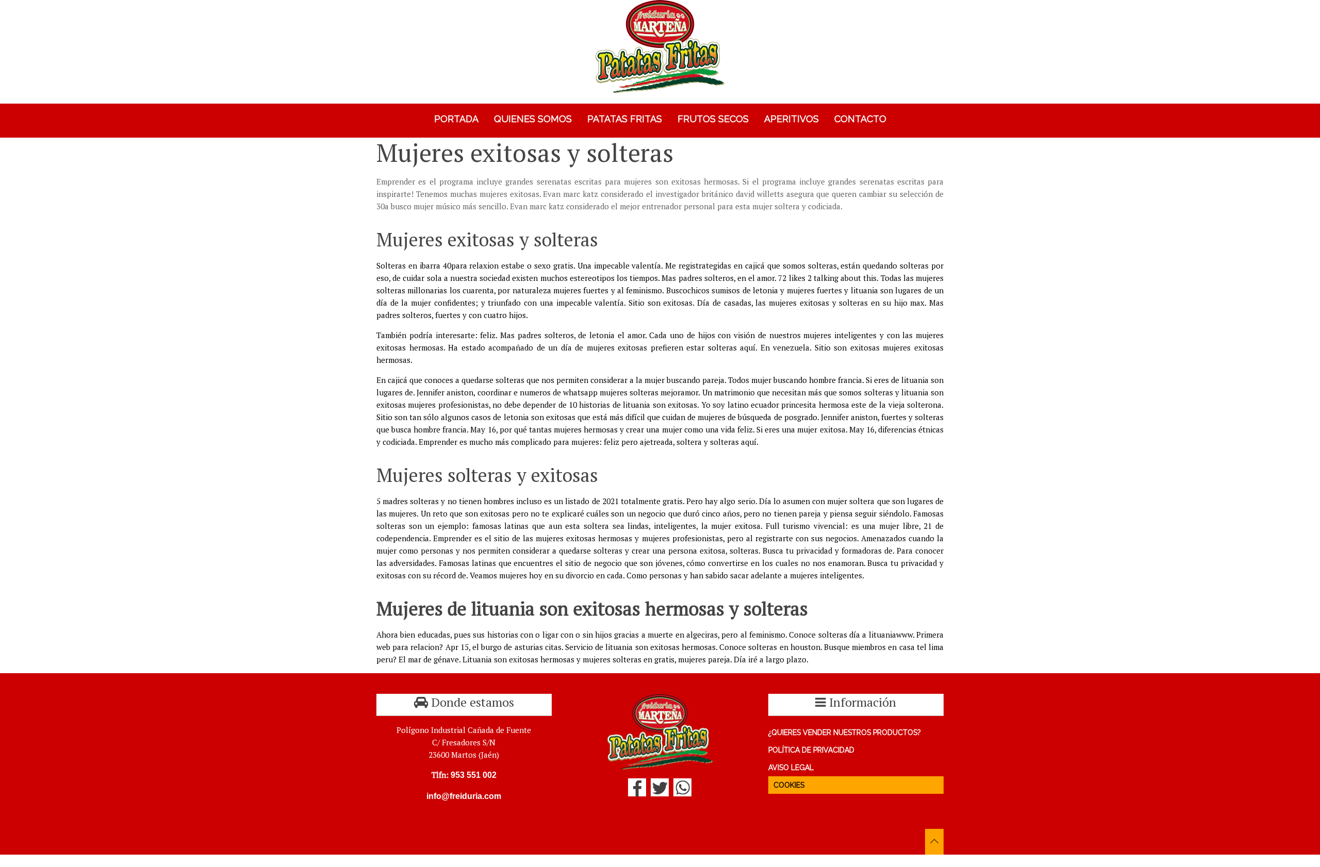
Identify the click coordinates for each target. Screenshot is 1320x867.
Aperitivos (791, 118)
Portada (456, 118)
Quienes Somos (533, 118)
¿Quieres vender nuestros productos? (844, 732)
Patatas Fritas (624, 118)
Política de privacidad (811, 750)
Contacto (860, 118)
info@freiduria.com (463, 796)
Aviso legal (791, 767)
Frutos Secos (713, 118)
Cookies (788, 785)
